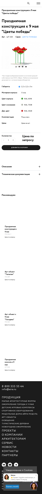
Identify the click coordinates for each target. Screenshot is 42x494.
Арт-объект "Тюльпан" (10, 273)
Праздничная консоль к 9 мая (10, 362)
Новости (9, 446)
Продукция (11, 397)
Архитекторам (14, 438)
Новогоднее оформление (16, 427)
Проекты (9, 430)
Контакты (10, 450)
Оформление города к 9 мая (18, 404)
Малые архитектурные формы (19, 401)
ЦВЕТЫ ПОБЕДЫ (29, 37)
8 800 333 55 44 (13, 386)
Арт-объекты (9, 417)
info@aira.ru (9, 389)
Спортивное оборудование (17, 411)
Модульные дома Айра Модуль (20, 414)
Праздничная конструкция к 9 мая (11, 229)
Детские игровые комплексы (18, 407)
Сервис (7, 442)
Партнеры (10, 455)
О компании (12, 434)
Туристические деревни (15, 423)
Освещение (8, 420)
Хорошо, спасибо (12, 486)
